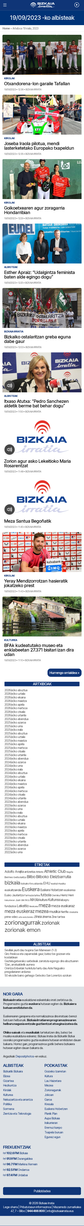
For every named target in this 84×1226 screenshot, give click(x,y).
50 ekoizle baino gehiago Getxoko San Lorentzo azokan (37, 975)
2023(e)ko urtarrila (15, 841)
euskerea (69, 890)
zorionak (50, 923)
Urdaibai (17, 1175)
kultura (43, 900)
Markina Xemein (22, 1164)
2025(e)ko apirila (14, 744)
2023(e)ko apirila (14, 830)
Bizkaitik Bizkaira (13, 1071)
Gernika (56, 895)
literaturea (33, 906)
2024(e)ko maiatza (15, 783)
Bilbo (31, 876)
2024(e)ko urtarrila (15, 798)
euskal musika (58, 883)
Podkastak (55, 1065)
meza (45, 905)
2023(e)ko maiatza (15, 827)
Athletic (39, 871)
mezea (42, 911)
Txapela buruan (53, 1132)
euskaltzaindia (12, 890)
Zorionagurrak (52, 1090)
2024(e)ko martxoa (15, 791)
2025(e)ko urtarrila (15, 755)
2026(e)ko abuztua (15, 690)
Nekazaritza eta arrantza (18, 1099)
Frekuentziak (17, 1147)
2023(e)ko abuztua (15, 816)
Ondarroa (18, 1170)
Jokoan (48, 1095)
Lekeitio (23, 905)
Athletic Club (55, 871)
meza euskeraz (19, 911)
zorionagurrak (22, 922)
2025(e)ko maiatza (15, 740)
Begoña (69, 872)
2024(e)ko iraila (13, 769)
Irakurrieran (9, 900)
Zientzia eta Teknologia (17, 1113)
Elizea (6, 1076)
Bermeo (8, 877)
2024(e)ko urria (13, 765)
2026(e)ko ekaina (14, 697)
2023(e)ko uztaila (14, 820)
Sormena (8, 1109)
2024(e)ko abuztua (15, 773)
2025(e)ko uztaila (14, 737)
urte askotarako (25, 917)
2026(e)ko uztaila (14, 693)
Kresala (48, 1104)
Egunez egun (52, 1137)
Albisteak (13, 1065)
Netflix (65, 912)
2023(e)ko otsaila (14, 837)
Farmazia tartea (32, 895)
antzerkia (29, 872)
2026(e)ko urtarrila (15, 715)
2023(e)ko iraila (13, 812)
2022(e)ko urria (13, 852)
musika (54, 911)
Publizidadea (42, 1191)
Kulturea (54, 899)
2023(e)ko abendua (16, 801)
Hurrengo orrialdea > (65, 673)
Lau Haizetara (52, 1081)
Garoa (48, 1099)
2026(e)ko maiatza (15, 701)
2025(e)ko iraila (13, 729)
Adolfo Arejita (14, 871)
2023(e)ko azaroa (15, 805)
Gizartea (8, 1081)
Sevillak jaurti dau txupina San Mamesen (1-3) (30, 950)
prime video (11, 916)
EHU (46, 883)
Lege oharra (10, 1207)
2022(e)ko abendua (16, 845)
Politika (7, 1104)
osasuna (73, 912)
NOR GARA (13, 994)
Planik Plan (50, 1113)
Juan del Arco (22, 900)
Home (6, 28)
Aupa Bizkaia (52, 1118)
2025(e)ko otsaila (14, 751)
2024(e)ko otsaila (14, 794)
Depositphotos (24, 1056)
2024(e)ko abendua (16, 758)
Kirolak (7, 1090)
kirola (34, 899)
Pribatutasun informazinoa (35, 1207)
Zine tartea (58, 917)
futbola (46, 895)
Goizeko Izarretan (55, 1071)
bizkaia (12, 882)
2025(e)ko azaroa (15, 722)
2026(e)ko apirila (14, 704)
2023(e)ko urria (13, 809)
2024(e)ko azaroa (15, 762)
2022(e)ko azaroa (15, 848)
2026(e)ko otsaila (14, 711)
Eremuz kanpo (53, 1127)
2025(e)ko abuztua (15, 733)
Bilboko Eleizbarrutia (53, 876)
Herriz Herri (67, 895)
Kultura (48, 1076)
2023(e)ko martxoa (15, 834)
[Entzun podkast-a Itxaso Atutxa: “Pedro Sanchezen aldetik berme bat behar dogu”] (10, 385)
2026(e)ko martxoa (15, 708)
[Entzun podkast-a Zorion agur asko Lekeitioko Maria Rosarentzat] (10, 449)
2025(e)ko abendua (16, 719)
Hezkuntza (9, 1085)
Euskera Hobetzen (51, 890)
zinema (46, 917)
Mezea (48, 1085)
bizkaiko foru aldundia (32, 883)
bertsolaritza (20, 877)
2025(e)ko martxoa (15, 747)
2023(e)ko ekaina (14, 823)
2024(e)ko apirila (14, 787)
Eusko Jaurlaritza (14, 895)
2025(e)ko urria (13, 726)
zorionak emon (22, 929)
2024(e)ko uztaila (14, 776)
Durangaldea (19, 1159)
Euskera (31, 889)
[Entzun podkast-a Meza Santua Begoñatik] (10, 509)
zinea (38, 916)
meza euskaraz (63, 905)
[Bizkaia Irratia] (41, 5)
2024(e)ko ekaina (14, 780)
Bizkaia (17, 1153)
